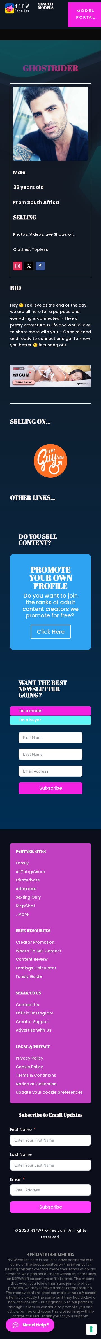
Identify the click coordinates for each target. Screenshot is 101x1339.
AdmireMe (26, 889)
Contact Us (27, 1004)
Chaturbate (28, 880)
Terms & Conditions (36, 1075)
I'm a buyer (30, 720)
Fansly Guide (29, 976)
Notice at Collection (36, 1084)
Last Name (21, 1154)
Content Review (32, 959)
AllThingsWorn (30, 871)
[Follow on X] (28, 266)
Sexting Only (28, 897)
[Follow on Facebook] (40, 266)
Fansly (22, 863)
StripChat (25, 906)
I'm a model (30, 710)
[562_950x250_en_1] (50, 385)
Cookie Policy (29, 1067)
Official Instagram (34, 1013)
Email (15, 1179)
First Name (21, 1129)
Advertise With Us (33, 1030)
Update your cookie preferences (49, 1092)
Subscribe (50, 788)
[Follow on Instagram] (17, 266)
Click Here (51, 632)
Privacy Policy (29, 1058)
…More (22, 914)
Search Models (46, 5)
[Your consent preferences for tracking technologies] (91, 1329)
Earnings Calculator (36, 968)
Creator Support (33, 1022)
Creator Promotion (35, 942)
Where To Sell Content (38, 951)
